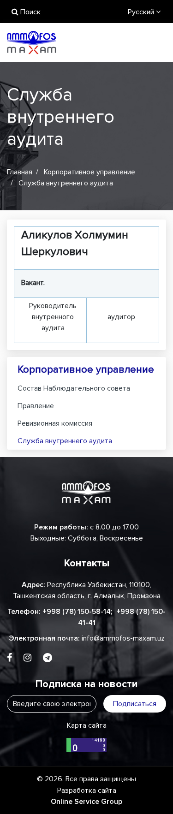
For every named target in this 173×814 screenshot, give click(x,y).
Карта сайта (87, 725)
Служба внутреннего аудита (65, 441)
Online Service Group (86, 801)
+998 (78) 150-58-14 (76, 611)
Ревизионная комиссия (55, 423)
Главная (19, 172)
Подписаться (134, 703)
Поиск (29, 12)
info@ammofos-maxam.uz (123, 638)
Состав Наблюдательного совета (74, 388)
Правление (36, 405)
